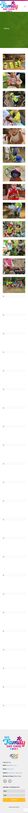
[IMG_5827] (14, 69)
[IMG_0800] (14, 575)
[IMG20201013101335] (14, 236)
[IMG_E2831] (14, 181)
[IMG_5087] (14, 464)
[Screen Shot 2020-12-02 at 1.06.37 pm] (14, 371)
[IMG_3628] (14, 333)
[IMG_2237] (14, 557)
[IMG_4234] (14, 594)
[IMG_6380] (14, 106)
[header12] (14, 315)
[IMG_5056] (14, 501)
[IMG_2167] (14, 631)
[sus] (14, 296)
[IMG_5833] (14, 274)
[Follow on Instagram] (10, 781)
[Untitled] (14, 292)
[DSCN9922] (14, 255)
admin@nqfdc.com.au (12, 765)
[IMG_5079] (14, 519)
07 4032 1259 (10, 769)
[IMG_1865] (14, 482)
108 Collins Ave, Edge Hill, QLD (15, 773)
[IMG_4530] (14, 445)
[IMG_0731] (14, 612)
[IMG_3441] (14, 687)
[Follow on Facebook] (5, 781)
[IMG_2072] (14, 668)
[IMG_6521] (14, 218)
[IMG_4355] (14, 389)
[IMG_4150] (14, 650)
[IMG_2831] (14, 538)
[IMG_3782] (14, 88)
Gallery (6, 28)
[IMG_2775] (14, 426)
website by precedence (14, 807)
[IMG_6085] (14, 408)
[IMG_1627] (14, 144)
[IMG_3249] (14, 705)
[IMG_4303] (14, 125)
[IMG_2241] (14, 199)
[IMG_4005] (14, 162)
